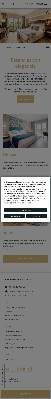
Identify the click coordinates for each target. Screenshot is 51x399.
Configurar (25, 210)
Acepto (36, 216)
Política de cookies (23, 203)
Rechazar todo (14, 216)
